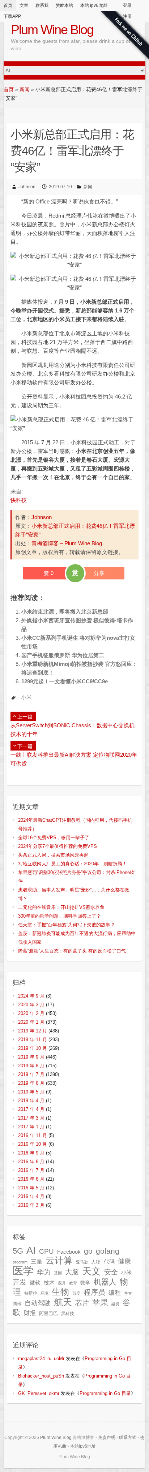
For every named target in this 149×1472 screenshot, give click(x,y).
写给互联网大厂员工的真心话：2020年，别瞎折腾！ (72, 863)
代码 (109, 1261)
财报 (30, 1313)
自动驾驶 (38, 1303)
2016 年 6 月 (31, 1179)
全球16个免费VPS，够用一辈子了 (53, 837)
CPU (46, 1251)
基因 (58, 1273)
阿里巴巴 (48, 1313)
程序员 (94, 1292)
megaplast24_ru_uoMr (41, 1358)
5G (18, 1250)
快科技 (18, 500)
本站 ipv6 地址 (94, 5)
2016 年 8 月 (31, 1161)
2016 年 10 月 (32, 1144)
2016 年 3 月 (31, 1205)
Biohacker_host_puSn (41, 1376)
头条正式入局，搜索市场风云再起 (53, 855)
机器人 (105, 1282)
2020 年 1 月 (31, 1022)
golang (107, 1251)
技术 (49, 1282)
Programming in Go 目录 (105, 1393)
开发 (19, 1282)
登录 (127, 5)
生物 (60, 1292)
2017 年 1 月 (31, 1126)
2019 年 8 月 (31, 1065)
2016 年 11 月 (32, 1135)
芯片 (82, 1303)
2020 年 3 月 (31, 1004)
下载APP (12, 16)
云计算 (59, 1260)
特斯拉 (30, 1293)
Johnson (26, 186)
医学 (23, 1271)
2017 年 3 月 (31, 1118)
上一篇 (25, 717)
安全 (111, 1272)
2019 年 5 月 (31, 1092)
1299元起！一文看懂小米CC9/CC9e (64, 681)
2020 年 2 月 (31, 1013)
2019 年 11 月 (32, 1039)
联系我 (41, 5)
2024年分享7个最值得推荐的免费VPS (57, 846)
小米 (26, 697)
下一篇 (25, 746)
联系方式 (127, 1437)
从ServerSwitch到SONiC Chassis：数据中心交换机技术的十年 (72, 729)
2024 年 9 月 (31, 996)
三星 (36, 1261)
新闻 (25, 89)
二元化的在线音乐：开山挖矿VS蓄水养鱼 (61, 907)
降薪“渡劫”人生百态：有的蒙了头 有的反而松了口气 (72, 951)
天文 (91, 1271)
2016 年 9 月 (31, 1153)
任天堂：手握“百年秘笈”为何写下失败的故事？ (66, 924)
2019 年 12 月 (32, 1031)
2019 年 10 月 (32, 1048)
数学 (85, 1283)
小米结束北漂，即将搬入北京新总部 (64, 611)
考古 (128, 1293)
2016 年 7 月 (31, 1170)
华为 (44, 1272)
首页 (8, 5)
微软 (35, 1283)
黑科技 (67, 1313)
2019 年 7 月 (31, 1074)
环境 (44, 1293)
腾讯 (17, 1303)
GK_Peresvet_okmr (38, 1393)
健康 (124, 1261)
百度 (76, 1293)
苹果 (100, 1302)
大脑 (72, 1272)
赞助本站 (64, 5)
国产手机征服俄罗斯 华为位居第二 (62, 655)
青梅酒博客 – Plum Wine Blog (66, 543)
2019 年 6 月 (31, 1083)
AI (31, 1250)
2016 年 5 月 (31, 1187)
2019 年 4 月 (31, 1100)
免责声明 (106, 1437)
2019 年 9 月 (31, 1057)
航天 (63, 1302)
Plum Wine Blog (52, 29)
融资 (115, 1304)
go (88, 1251)
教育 (73, 1283)
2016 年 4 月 (31, 1196)
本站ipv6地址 (83, 1446)
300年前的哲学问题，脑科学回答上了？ (59, 916)
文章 (24, 5)
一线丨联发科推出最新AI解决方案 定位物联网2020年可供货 (73, 759)
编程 (114, 1292)
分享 (99, 573)
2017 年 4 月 (31, 1109)
